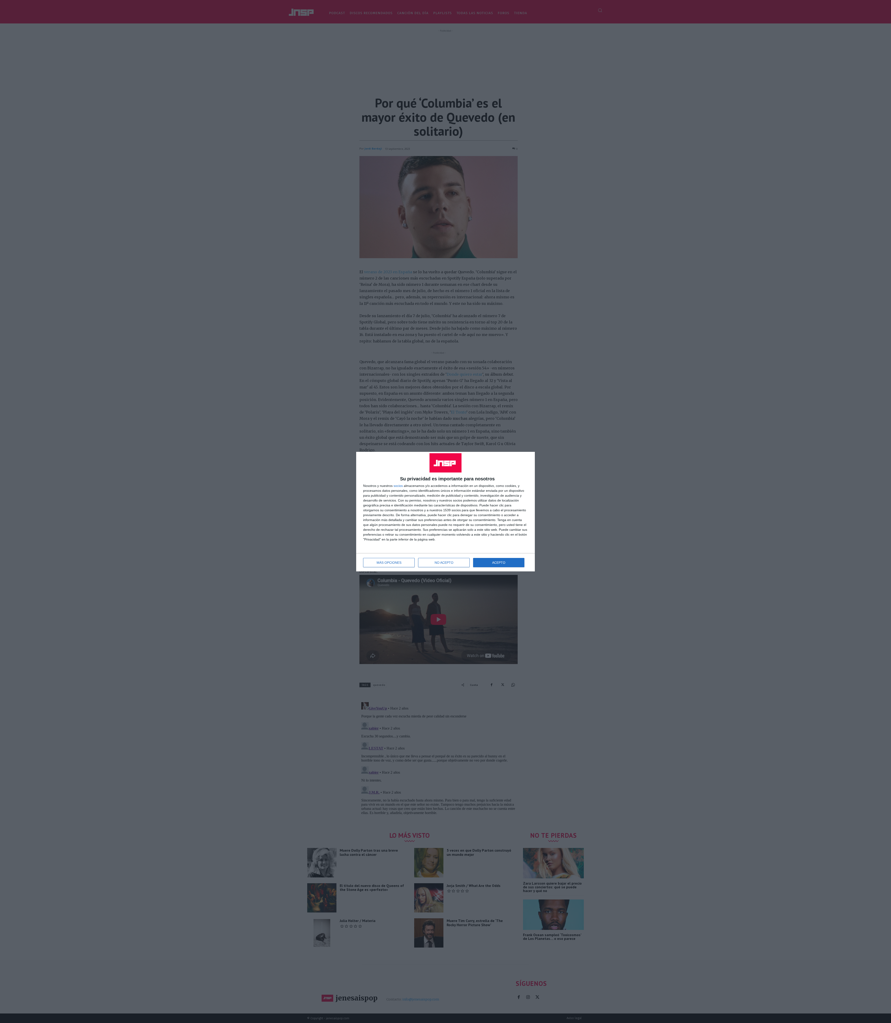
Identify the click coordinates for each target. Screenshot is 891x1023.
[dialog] (445, 511)
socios (398, 485)
